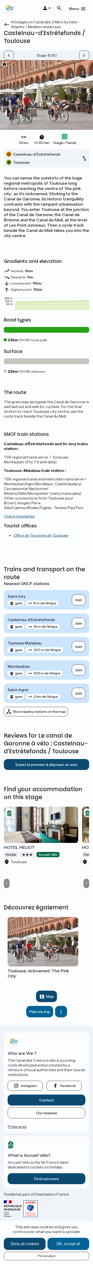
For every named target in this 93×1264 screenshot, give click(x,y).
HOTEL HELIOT (19, 847)
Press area (17, 1126)
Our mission (46, 1113)
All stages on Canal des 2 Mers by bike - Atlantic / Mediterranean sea (45, 24)
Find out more (46, 1178)
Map (50, 996)
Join (78, 599)
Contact (46, 1100)
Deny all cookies (25, 1244)
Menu (74, 8)
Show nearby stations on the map (39, 711)
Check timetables (19, 516)
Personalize (46, 1256)
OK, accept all (68, 1244)
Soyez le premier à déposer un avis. (46, 764)
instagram (29, 1086)
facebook (68, 1086)
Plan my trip (39, 1011)
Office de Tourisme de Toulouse (40, 535)
